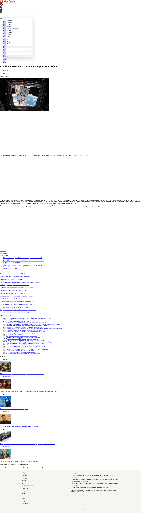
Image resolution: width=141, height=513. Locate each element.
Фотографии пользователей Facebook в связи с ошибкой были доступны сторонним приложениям (33, 324)
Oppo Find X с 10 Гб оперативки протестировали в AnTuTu (16, 296)
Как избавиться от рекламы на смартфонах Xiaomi (14, 307)
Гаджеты (24, 480)
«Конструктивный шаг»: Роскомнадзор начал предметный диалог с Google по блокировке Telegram (34, 328)
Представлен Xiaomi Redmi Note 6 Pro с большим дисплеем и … (18, 310)
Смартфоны (25, 503)
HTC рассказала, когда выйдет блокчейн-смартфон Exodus (16, 304)
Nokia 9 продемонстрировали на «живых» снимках (14, 285)
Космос (24, 493)
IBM (4, 62)
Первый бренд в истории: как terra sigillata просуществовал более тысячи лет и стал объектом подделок (35, 319)
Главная (5, 70)
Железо (5, 359)
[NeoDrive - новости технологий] (7, 2)
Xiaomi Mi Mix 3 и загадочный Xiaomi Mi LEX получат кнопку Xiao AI (20, 282)
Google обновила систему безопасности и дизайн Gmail (21, 336)
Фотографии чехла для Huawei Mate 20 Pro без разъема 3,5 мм (17, 273)
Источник (3, 251)
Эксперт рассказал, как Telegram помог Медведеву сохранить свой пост (23, 265)
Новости (24, 498)
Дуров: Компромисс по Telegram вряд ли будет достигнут (22, 339)
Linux (4, 58)
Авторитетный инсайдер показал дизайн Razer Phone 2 (15, 293)
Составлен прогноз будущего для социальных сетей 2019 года (24, 330)
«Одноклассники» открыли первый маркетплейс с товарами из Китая (26, 346)
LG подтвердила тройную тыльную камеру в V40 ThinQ (15, 312)
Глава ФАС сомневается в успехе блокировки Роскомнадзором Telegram (27, 325)
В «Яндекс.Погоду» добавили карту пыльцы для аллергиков (23, 353)
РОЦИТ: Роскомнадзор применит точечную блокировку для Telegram (26, 331)
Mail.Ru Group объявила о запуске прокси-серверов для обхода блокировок (27, 349)
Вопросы (24, 478)
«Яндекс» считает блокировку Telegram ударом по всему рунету (24, 344)
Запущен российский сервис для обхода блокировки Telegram (23, 352)
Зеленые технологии (27, 485)
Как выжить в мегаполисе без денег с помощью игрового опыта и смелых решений (94, 483)
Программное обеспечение (29, 501)
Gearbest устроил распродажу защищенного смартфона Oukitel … (18, 301)
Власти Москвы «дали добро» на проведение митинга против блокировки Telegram (29, 342)
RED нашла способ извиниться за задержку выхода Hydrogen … (18, 287)
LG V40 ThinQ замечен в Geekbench (10, 299)
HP (4, 61)
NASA (5, 59)
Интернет (6, 73)
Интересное (6, 376)
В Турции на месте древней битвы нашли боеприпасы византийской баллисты (29, 318)
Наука (23, 496)
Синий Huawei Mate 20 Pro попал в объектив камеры (15, 276)
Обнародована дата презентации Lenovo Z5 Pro (13, 290)
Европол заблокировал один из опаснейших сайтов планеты (23, 337)
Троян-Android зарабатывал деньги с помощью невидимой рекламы (25, 343)
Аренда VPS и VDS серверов (15, 334)
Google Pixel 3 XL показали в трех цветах (11, 279)
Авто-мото (24, 475)
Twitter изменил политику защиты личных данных (17, 264)
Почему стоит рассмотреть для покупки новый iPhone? (86, 487)
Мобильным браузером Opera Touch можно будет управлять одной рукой (27, 333)
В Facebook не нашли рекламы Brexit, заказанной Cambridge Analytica (25, 340)
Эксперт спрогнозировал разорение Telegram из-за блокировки (24, 327)
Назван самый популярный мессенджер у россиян (20, 350)
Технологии (25, 506)
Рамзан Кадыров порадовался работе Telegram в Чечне (22, 347)
